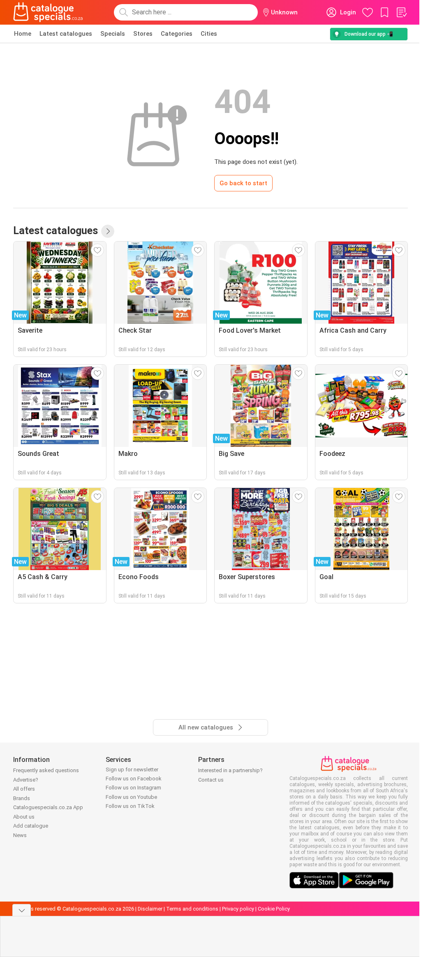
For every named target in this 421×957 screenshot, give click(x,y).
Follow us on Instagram (133, 787)
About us (24, 817)
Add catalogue (30, 826)
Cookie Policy (274, 909)
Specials (112, 33)
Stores (143, 33)
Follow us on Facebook (134, 778)
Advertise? (25, 780)
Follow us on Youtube (131, 797)
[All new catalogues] (107, 231)
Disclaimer (150, 909)
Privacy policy (238, 909)
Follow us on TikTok (130, 806)
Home (22, 33)
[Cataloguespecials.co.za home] (48, 12)
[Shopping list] (401, 12)
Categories (176, 33)
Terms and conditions (192, 909)
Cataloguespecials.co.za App (48, 807)
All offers (24, 789)
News (20, 835)
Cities (209, 33)
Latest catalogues (65, 33)
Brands (21, 798)
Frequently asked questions (46, 770)
